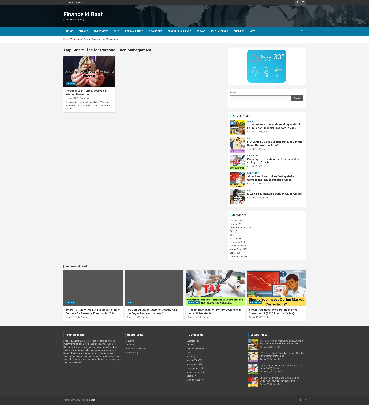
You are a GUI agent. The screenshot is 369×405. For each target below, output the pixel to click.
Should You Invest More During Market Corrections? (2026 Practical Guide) (271, 178)
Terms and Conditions (135, 348)
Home (69, 31)
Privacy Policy (131, 352)
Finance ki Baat (83, 14)
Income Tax (155, 31)
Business (239, 31)
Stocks (201, 31)
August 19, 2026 (254, 132)
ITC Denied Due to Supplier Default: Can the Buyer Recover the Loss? (274, 143)
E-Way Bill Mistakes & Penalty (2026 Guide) (274, 193)
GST (252, 31)
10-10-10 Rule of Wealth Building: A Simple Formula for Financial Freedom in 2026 (274, 126)
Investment (101, 31)
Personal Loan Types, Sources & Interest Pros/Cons (86, 92)
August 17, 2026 (254, 166)
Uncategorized (237, 256)
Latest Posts (258, 334)
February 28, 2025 (74, 98)
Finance (83, 31)
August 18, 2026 (254, 149)
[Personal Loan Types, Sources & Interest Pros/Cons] (89, 71)
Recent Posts (241, 116)
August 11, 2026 (254, 183)
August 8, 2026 (254, 197)
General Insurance (179, 31)
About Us (129, 341)
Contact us (130, 344)
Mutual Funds (219, 31)
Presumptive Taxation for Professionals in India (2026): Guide (273, 160)
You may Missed (76, 266)
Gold (116, 31)
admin (86, 98)
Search (233, 92)
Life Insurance (134, 31)
